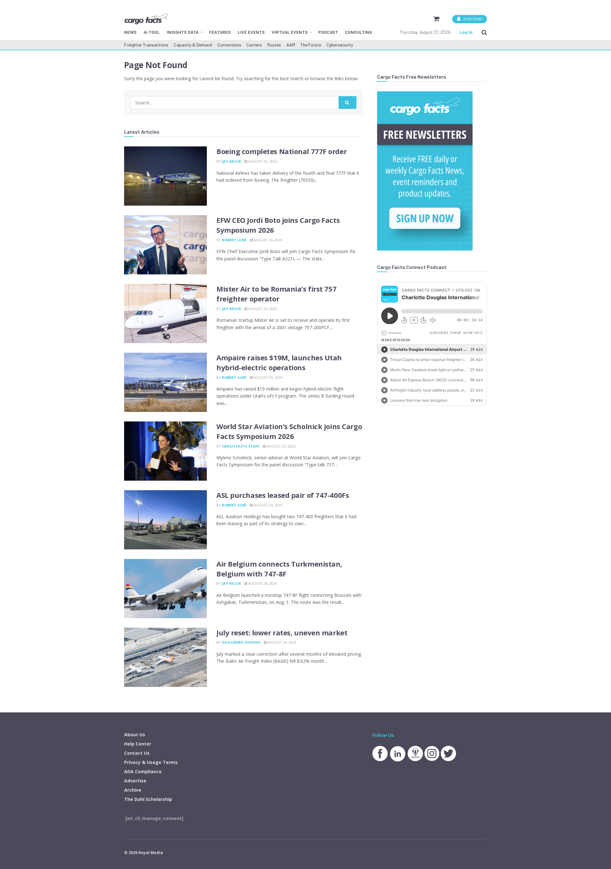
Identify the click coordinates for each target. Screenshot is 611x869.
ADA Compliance (143, 771)
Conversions (229, 44)
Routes (274, 44)
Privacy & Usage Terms (151, 762)
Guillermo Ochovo (241, 642)
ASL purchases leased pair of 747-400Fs (282, 495)
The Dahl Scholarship (148, 799)
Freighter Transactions (146, 44)
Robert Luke (234, 239)
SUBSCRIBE (472, 19)
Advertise (135, 781)
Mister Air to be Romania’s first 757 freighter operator (276, 293)
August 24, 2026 (267, 505)
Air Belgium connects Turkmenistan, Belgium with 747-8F (279, 568)
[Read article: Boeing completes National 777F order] (165, 176)
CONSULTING (358, 32)
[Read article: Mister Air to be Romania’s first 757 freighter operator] (165, 313)
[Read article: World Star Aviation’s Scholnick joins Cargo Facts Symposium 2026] (165, 451)
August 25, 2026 (262, 308)
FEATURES (220, 32)
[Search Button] (484, 32)
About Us (134, 734)
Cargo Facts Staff (240, 446)
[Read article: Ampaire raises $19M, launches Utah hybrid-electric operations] (165, 382)
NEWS (130, 32)
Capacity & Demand (193, 44)
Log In (466, 32)
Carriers (254, 44)
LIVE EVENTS (251, 32)
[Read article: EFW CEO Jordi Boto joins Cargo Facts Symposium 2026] (165, 244)
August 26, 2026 (262, 161)
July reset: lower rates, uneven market (281, 632)
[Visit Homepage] (146, 19)
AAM (290, 44)
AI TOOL (152, 32)
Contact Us (137, 753)
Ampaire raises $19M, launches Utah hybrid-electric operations (279, 362)
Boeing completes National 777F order (281, 151)
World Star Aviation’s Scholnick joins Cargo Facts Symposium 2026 (289, 431)
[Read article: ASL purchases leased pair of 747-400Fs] (165, 519)
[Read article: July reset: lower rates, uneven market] (165, 657)
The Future (310, 44)
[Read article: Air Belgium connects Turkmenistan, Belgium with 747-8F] (165, 588)
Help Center (137, 744)
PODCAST (328, 32)
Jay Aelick (231, 161)
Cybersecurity (340, 44)
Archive (132, 790)
